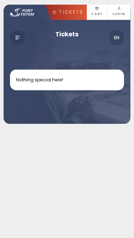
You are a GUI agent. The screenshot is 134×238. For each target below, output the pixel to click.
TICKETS (71, 12)
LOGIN (119, 14)
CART (97, 14)
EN (116, 38)
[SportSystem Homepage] (21, 12)
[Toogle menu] (17, 37)
